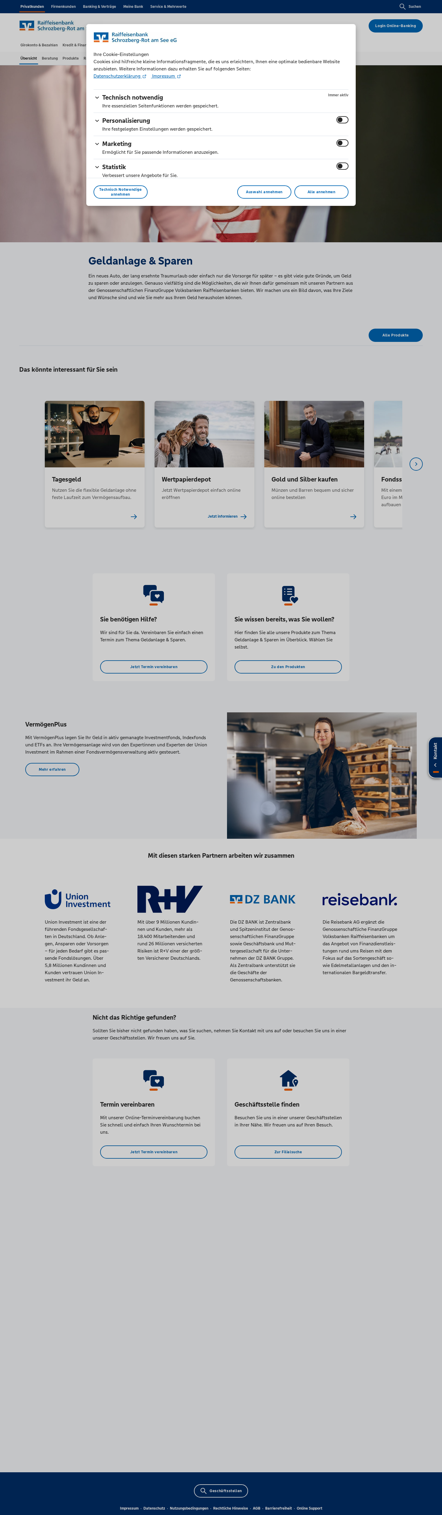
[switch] (342, 119)
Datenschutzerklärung (118, 76)
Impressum (163, 76)
